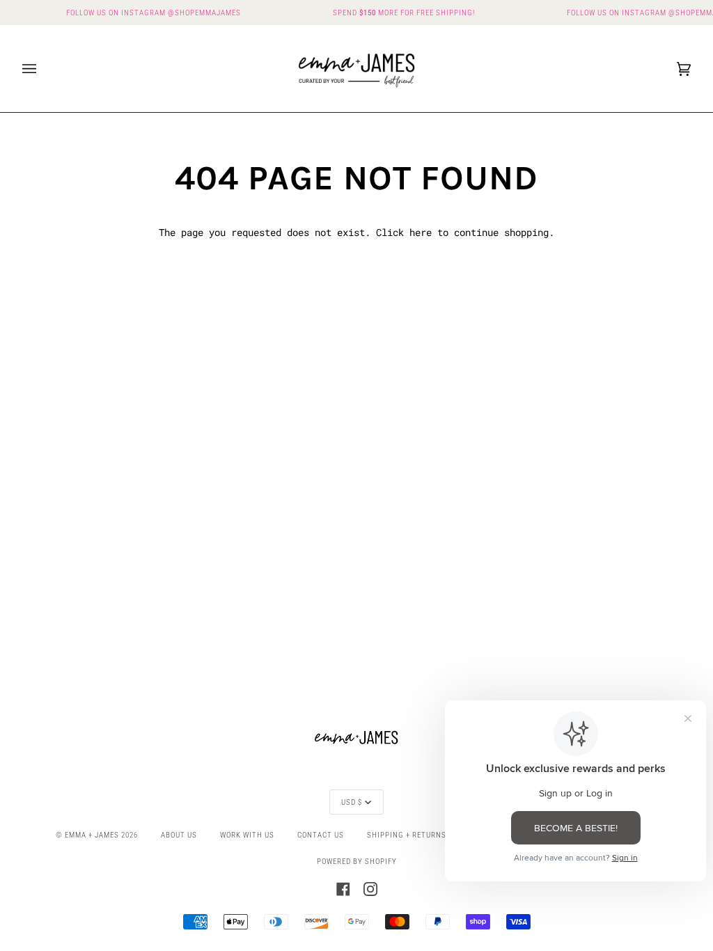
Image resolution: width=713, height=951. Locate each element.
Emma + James (92, 835)
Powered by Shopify (357, 861)
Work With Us (247, 835)
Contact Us (320, 835)
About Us (179, 835)
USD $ (351, 802)
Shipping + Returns (406, 835)
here (420, 232)
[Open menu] (43, 68)
